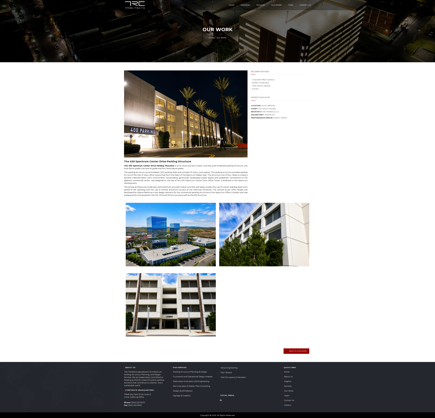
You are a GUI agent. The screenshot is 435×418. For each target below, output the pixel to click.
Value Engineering (229, 368)
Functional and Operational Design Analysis (192, 377)
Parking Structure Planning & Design (190, 372)
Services (260, 5)
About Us (288, 377)
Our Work (276, 5)
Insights (287, 381)
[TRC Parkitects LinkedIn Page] (221, 400)
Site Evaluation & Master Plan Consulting (191, 386)
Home (231, 5)
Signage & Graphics (181, 396)
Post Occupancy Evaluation (233, 377)
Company (245, 5)
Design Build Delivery (183, 391)
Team (290, 5)
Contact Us (305, 5)
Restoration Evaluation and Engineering (191, 381)
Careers (287, 405)
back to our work (298, 351)
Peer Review (226, 372)
